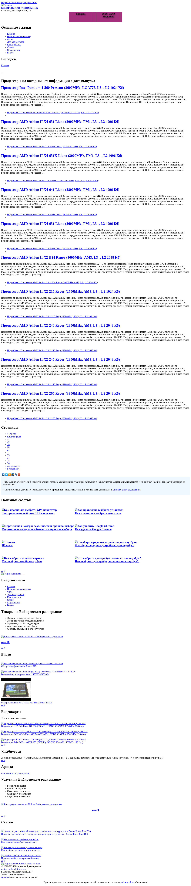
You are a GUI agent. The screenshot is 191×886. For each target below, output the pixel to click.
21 (8, 450)
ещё (3, 571)
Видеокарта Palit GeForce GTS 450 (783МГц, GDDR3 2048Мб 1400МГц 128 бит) (42, 742)
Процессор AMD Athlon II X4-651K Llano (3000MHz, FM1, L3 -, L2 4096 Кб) (61, 156)
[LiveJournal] (15, 475)
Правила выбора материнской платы (20, 858)
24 (8, 458)
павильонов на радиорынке (15, 773)
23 (8, 455)
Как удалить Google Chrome (93, 529)
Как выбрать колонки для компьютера (20, 850)
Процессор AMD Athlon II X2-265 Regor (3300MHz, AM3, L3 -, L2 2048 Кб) (60, 393)
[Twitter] (6, 475)
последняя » (13, 468)
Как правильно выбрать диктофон (18, 842)
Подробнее (53, 112)
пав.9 (95, 810)
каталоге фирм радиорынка (126, 489)
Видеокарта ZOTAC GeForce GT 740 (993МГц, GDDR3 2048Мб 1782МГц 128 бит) (43, 734)
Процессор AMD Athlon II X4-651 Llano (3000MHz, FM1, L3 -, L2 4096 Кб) (60, 122)
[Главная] (6, 5)
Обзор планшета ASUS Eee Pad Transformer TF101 (26, 702)
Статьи (10, 47)
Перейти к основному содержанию (19, 2)
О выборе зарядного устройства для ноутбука (104, 545)
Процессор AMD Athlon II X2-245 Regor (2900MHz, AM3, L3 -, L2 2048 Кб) (60, 359)
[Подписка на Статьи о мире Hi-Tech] (20, 863)
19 (8, 444)
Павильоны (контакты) (19, 36)
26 (8, 463)
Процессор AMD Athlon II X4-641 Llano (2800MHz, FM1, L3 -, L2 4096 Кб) (60, 190)
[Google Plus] (19, 475)
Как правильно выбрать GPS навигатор (28, 513)
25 (8, 460)
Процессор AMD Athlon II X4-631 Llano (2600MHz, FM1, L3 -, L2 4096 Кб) (60, 224)
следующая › (13, 466)
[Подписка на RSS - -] (12, 573)
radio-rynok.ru (8, 869)
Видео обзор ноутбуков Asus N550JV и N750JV (25, 674)
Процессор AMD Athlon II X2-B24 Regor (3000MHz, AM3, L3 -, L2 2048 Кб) (60, 257)
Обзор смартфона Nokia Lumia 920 (18, 666)
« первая (11, 433)
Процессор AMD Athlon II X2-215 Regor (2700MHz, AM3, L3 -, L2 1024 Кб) (60, 291)
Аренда (5, 877)
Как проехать (14, 44)
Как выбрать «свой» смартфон (22, 561)
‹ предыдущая (14, 436)
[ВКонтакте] (3, 475)
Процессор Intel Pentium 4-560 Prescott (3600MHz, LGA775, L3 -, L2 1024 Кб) (62, 88)
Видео (10, 52)
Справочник (13, 50)
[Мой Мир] (12, 475)
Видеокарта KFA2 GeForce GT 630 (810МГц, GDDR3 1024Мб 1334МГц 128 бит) (42, 726)
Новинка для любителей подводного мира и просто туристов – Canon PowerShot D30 (44, 834)
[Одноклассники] (9, 475)
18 (8, 441)
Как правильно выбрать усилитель (98, 513)
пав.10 (5, 642)
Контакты (21, 869)
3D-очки (7, 545)
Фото (10, 39)
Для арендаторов (15, 42)
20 (8, 447)
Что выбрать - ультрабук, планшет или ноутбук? (107, 561)
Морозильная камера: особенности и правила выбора (37, 529)
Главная (11, 33)
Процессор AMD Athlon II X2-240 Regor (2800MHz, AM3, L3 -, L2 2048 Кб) (60, 325)
